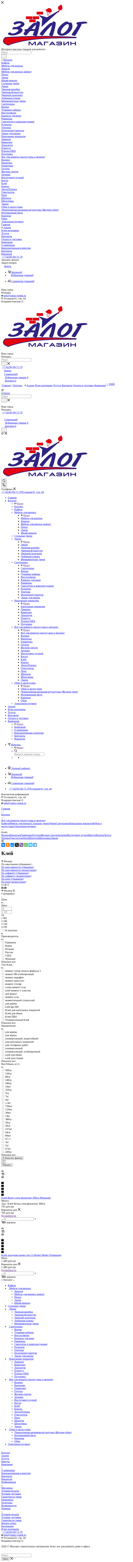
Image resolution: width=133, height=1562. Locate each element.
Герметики (26, 835)
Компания (19, 727)
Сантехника (27, 568)
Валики (5, 835)
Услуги (5, 1458)
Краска (100, 835)
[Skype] (30, 845)
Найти (5, 1559)
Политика (6, 1502)
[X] (17, 845)
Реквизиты (7, 1499)
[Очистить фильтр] (3, 1161)
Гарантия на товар (11, 1496)
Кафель (5, 823)
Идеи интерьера (10, 1529)
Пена (25, 838)
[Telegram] (35, 845)
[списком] (5, 884)
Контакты (6, 1476)
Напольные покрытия (33, 606)
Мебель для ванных (31, 518)
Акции (5, 1455)
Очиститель (16, 838)
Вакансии (6, 1479)
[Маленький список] (2, 887)
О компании (8, 1470)
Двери (24, 544)
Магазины (7, 1488)
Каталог (18, 506)
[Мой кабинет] (2, 416)
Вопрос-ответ (8, 1523)
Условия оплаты (10, 1490)
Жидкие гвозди (49, 835)
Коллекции (7, 1526)
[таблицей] (8, 884)
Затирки (62, 835)
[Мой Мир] (12, 845)
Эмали (54, 838)
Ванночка (15, 835)
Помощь (6, 1508)
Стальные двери (40, 823)
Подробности (8, 1215)
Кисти (92, 835)
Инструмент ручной (78, 835)
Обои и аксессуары (31, 688)
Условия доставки (11, 1493)
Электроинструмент (25, 826)
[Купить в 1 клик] (2, 1174)
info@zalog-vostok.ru (15, 295)
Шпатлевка (44, 838)
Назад (20, 503)
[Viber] (21, 845)
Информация (8, 1482)
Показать (7, 1165)
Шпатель (33, 838)
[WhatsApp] (26, 845)
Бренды (5, 1461)
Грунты (36, 835)
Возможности (9, 1505)
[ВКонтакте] (3, 845)
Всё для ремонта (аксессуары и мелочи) (43, 633)
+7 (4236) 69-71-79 (12, 256)
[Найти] (4, 56)
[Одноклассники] (8, 845)
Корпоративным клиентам (16, 1473)
